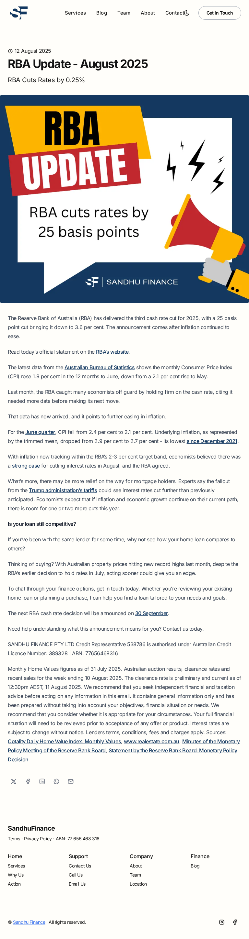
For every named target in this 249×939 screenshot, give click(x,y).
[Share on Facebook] (28, 781)
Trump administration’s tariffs (63, 490)
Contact (174, 13)
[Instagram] (221, 922)
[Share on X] (13, 781)
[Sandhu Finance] (19, 13)
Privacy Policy (38, 838)
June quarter (40, 432)
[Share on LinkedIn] (42, 781)
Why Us (16, 875)
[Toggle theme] (186, 12)
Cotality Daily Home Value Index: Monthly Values (64, 741)
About (148, 13)
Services (16, 865)
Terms (14, 838)
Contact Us (80, 865)
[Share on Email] (71, 781)
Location (138, 884)
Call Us (75, 875)
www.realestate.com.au (151, 741)
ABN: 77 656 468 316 (78, 838)
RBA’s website (112, 351)
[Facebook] (234, 922)
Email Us (77, 884)
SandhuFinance (31, 828)
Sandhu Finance (29, 922)
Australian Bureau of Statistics (100, 367)
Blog (101, 13)
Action (14, 884)
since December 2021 (212, 441)
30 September (151, 613)
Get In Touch (220, 13)
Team (124, 13)
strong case (26, 465)
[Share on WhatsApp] (56, 781)
